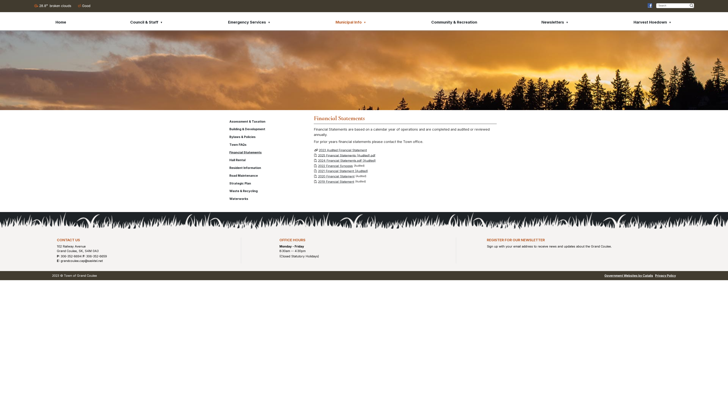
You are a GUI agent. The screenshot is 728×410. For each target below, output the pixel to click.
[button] (691, 6)
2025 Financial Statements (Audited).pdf (346, 155)
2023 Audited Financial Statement (343, 150)
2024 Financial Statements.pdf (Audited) (347, 160)
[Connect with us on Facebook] (650, 5)
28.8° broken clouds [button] (55, 6)
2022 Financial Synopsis (335, 166)
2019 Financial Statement (336, 182)
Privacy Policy (665, 276)
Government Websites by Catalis (628, 276)
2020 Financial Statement (336, 176)
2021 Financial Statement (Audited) (343, 171)
